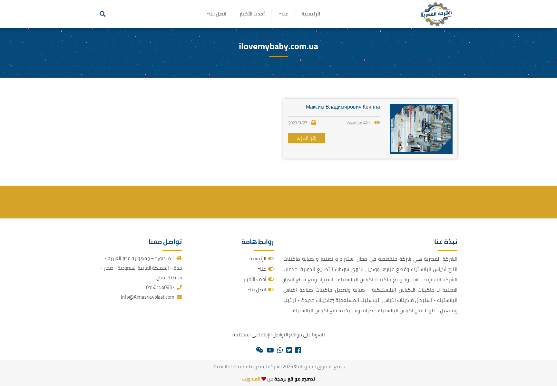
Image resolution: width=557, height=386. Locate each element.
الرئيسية (310, 13)
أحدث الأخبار (252, 13)
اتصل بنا (217, 13)
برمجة (280, 379)
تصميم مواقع (301, 379)
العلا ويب (251, 379)
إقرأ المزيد (307, 137)
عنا (284, 13)
